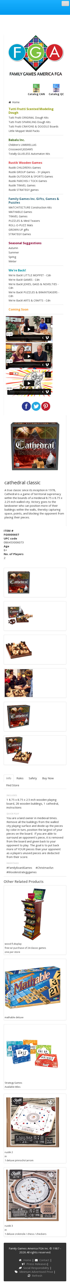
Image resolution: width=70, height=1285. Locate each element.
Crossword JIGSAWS (21, 149)
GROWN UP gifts (19, 229)
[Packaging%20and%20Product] (19, 615)
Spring (12, 257)
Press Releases (37, 1264)
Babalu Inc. (17, 140)
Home (15, 102)
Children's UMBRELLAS (22, 145)
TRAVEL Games (18, 216)
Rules (20, 778)
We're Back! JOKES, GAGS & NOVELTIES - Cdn (34, 286)
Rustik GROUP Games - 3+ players (29, 172)
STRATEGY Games (20, 234)
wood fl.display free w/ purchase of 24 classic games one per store (25, 948)
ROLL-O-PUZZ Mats (21, 225)
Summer (14, 252)
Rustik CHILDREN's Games (25, 167)
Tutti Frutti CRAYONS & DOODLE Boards (33, 126)
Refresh (36, 1275)
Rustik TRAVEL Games (22, 185)
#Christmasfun (44, 867)
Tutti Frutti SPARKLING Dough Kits (30, 122)
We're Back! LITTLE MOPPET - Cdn (30, 275)
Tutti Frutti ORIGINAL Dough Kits (29, 117)
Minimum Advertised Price (36, 1272)
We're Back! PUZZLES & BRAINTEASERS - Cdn (34, 294)
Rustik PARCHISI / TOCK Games (28, 181)
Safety (33, 778)
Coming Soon (18, 309)
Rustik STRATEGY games (24, 190)
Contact (44, 1260)
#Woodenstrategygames (22, 872)
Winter (12, 261)
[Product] (19, 649)
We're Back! (17, 270)
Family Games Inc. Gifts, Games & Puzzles (34, 201)
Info (8, 778)
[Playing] (19, 683)
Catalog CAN (36, 94)
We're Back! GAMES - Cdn (24, 279)
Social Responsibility (36, 1268)
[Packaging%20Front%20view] (19, 582)
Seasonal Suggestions (25, 243)
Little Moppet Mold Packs (24, 131)
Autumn (13, 248)
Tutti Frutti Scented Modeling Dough (31, 111)
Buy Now (48, 778)
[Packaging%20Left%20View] (19, 716)
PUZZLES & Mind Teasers (24, 221)
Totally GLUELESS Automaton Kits (29, 153)
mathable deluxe (14, 1017)
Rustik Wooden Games (25, 163)
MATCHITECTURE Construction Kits (30, 207)
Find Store (12, 785)
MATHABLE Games (20, 212)
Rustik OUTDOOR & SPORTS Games (31, 176)
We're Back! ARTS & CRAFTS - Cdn (29, 300)
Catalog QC (56, 94)
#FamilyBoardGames (19, 867)
